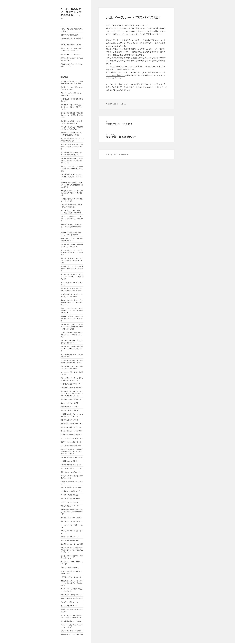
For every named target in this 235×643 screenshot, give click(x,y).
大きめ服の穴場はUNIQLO (69, 410)
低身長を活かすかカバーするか (71, 465)
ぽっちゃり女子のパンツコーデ (71, 487)
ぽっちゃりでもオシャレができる (72, 431)
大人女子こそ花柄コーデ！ (69, 602)
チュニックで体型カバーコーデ (71, 468)
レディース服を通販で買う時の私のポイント (72, 30)
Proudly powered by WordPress (117, 154)
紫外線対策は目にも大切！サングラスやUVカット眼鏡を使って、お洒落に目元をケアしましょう (72, 393)
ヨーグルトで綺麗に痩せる (69, 495)
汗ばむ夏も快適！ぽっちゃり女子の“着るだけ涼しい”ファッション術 (72, 146)
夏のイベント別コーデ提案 (69, 403)
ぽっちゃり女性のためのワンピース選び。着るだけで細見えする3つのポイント (72, 160)
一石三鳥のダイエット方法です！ (72, 577)
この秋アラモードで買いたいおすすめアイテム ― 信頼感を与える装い (72, 334)
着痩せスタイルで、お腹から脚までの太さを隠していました (72, 49)
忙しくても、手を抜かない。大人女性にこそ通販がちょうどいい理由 (72, 218)
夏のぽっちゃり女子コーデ (69, 537)
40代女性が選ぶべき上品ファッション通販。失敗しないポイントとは (72, 177)
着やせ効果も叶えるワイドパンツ (72, 621)
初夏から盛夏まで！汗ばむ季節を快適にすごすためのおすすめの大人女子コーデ (72, 550)
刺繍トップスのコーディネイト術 (72, 634)
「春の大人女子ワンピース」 (70, 568)
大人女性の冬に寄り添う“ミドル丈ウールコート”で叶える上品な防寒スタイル (72, 276)
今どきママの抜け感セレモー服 (71, 442)
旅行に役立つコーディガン (69, 407)
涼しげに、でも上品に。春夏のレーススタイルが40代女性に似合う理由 (72, 168)
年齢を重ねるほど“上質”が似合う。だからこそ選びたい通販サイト (72, 226)
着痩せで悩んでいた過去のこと (71, 54)
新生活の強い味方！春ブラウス (71, 427)
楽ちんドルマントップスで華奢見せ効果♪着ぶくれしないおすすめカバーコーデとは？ (72, 451)
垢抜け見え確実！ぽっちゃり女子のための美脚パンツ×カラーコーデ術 (72, 260)
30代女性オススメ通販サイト (70, 461)
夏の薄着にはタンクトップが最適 (72, 544)
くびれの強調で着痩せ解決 (69, 35)
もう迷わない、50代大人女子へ (71, 491)
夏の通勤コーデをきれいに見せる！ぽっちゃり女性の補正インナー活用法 (72, 107)
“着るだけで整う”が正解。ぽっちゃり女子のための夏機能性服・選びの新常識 (72, 185)
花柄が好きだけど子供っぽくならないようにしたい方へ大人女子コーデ (72, 511)
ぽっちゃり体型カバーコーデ (70, 498)
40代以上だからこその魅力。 (70, 502)
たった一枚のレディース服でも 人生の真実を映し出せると (71, 13)
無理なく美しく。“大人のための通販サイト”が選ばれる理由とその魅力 (72, 268)
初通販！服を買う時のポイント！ (72, 45)
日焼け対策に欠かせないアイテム (72, 424)
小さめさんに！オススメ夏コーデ (72, 521)
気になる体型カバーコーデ (69, 506)
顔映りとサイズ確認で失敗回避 (71, 631)
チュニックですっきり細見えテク (72, 438)
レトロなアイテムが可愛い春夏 (71, 446)
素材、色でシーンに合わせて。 (71, 472)
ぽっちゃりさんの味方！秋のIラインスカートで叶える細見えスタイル (72, 348)
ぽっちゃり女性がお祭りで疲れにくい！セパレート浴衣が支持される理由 (72, 115)
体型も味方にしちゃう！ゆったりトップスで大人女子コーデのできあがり (72, 583)
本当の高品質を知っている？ (70, 420)
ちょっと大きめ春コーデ (69, 606)
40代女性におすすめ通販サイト (71, 399)
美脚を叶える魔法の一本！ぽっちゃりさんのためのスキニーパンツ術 (72, 318)
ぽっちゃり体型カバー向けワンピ (72, 457)
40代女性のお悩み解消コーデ (70, 384)
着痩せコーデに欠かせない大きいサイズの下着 (131, 34)
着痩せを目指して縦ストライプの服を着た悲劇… (72, 59)
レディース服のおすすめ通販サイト (72, 40)
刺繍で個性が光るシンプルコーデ (72, 598)
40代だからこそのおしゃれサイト (72, 388)
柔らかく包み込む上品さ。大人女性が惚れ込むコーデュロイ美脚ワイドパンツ (72, 302)
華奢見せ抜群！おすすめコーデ (71, 595)
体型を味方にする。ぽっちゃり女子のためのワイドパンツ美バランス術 (72, 193)
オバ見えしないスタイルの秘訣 (71, 518)
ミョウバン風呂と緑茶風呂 (69, 540)
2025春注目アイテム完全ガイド (71, 435)
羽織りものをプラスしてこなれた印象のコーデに (72, 65)
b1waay (123, 104)
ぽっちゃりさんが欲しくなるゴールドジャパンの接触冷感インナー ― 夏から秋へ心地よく (72, 326)
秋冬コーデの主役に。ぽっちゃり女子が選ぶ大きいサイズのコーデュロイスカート (72, 310)
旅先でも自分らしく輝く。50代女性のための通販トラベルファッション (72, 252)
